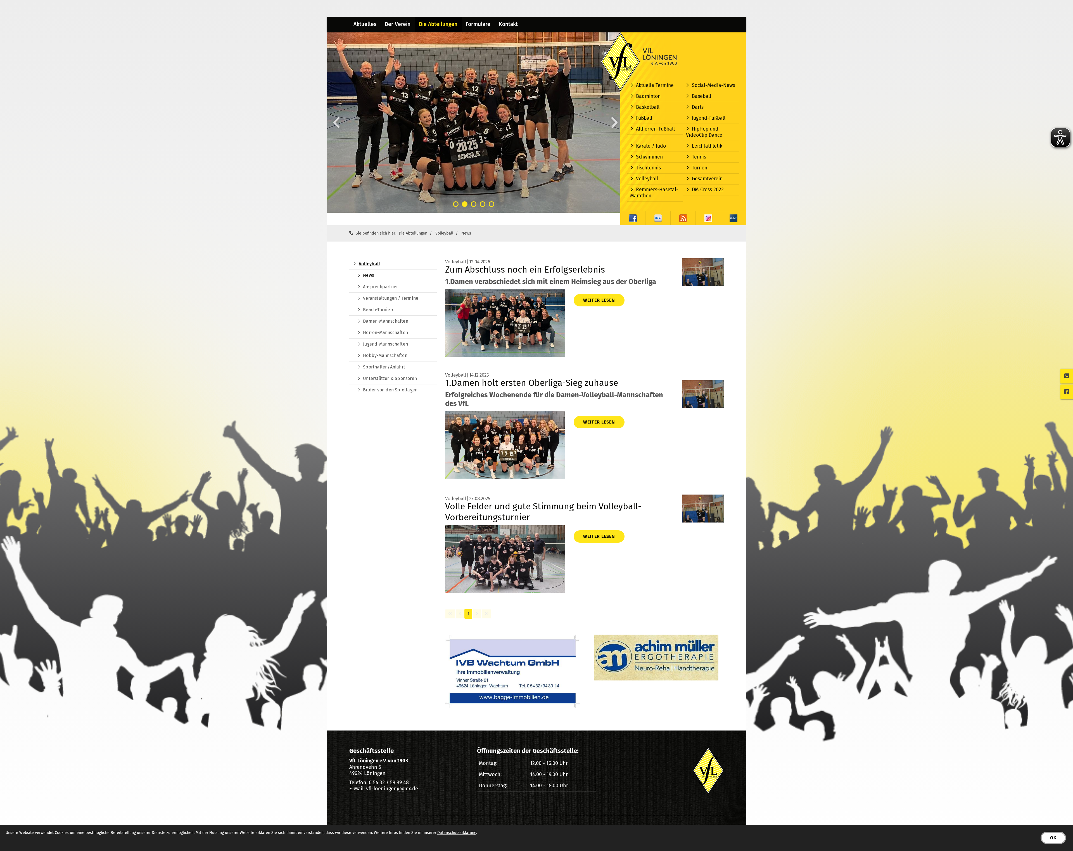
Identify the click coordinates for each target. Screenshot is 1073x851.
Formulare (478, 24)
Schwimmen (649, 157)
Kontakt (508, 24)
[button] (455, 204)
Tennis (699, 157)
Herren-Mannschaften (385, 332)
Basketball (647, 107)
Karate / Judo (651, 146)
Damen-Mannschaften (385, 321)
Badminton (648, 96)
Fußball (644, 118)
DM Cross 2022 (708, 190)
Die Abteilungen (438, 24)
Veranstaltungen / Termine (390, 298)
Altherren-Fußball (655, 129)
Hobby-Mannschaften (385, 355)
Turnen (699, 168)
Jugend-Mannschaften (385, 344)
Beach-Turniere (379, 309)
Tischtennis (648, 168)
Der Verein (397, 24)
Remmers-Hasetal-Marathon (654, 193)
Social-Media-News (713, 85)
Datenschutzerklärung (456, 832)
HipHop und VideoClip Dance (704, 132)
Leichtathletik (707, 146)
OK (1053, 837)
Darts (698, 107)
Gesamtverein (707, 179)
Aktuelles (364, 24)
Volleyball (647, 179)
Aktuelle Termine (655, 85)
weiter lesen (599, 300)
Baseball (701, 96)
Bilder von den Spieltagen (390, 390)
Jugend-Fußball (708, 118)
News (466, 233)
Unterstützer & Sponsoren (390, 378)
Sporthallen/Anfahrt (384, 367)
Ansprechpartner (380, 286)
